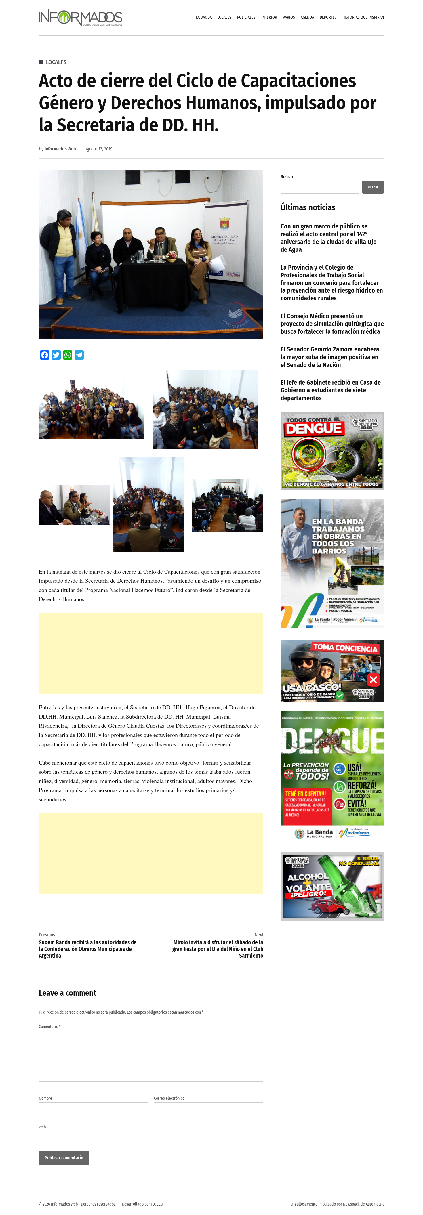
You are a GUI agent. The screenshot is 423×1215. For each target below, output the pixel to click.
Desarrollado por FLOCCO (142, 1204)
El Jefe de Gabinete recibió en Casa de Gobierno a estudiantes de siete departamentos (331, 390)
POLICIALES (246, 17)
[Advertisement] (151, 653)
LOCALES (224, 17)
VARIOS (289, 17)
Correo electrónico (169, 1098)
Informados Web (60, 149)
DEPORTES (328, 17)
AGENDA (307, 17)
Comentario (50, 1026)
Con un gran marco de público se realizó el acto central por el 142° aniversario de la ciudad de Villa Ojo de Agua (329, 237)
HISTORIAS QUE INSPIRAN (363, 17)
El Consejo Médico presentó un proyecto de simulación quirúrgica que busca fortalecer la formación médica (332, 323)
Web (42, 1127)
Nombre (45, 1098)
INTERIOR (269, 17)
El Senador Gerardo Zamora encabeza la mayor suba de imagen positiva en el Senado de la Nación (330, 357)
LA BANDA (204, 17)
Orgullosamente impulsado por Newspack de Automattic (337, 1204)
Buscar (287, 176)
